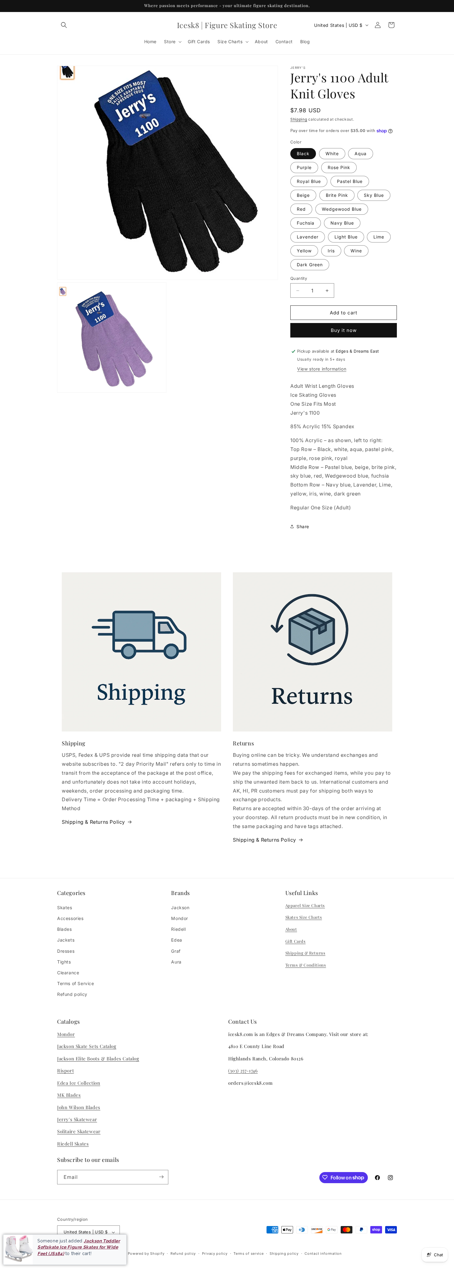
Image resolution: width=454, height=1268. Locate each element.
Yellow (304, 250)
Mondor (179, 918)
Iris (331, 250)
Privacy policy (215, 1253)
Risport (65, 1071)
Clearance (68, 972)
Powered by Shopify (146, 1254)
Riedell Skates (73, 1144)
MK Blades (69, 1095)
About (291, 928)
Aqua (361, 153)
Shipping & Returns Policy (93, 822)
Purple (304, 167)
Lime (378, 236)
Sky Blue (374, 195)
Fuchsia (305, 223)
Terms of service (248, 1253)
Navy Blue (342, 223)
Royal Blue (309, 181)
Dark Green (310, 264)
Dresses (65, 950)
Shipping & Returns (305, 952)
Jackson (180, 907)
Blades (64, 929)
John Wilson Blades (78, 1107)
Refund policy (72, 994)
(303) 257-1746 (243, 1071)
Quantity (298, 278)
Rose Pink (339, 167)
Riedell (178, 929)
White (332, 153)
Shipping (298, 119)
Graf (175, 950)
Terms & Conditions (305, 964)
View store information (321, 368)
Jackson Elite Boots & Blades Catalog (98, 1058)
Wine (356, 250)
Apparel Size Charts (305, 905)
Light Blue (346, 236)
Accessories (70, 918)
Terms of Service (75, 983)
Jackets (65, 940)
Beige (303, 195)
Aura (176, 961)
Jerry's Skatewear (77, 1119)
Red (301, 209)
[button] (64, 25)
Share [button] (302, 526)
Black (303, 153)
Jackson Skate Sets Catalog (86, 1046)
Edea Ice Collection (78, 1083)
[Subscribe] (161, 1177)
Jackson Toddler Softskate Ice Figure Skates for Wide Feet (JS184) (78, 1247)
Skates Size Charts (303, 917)
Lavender (307, 236)
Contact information (323, 1253)
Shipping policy (284, 1253)
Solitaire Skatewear (78, 1132)
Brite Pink (337, 195)
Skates (64, 907)
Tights (64, 961)
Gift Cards (295, 940)
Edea (176, 940)
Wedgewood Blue (342, 209)
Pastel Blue (350, 181)
